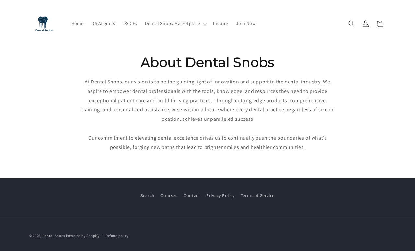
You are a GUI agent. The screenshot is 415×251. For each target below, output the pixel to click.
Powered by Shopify (83, 235)
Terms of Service (258, 195)
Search (147, 195)
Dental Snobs (53, 235)
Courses (168, 195)
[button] (175, 23)
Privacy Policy (220, 195)
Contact (192, 195)
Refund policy (117, 235)
